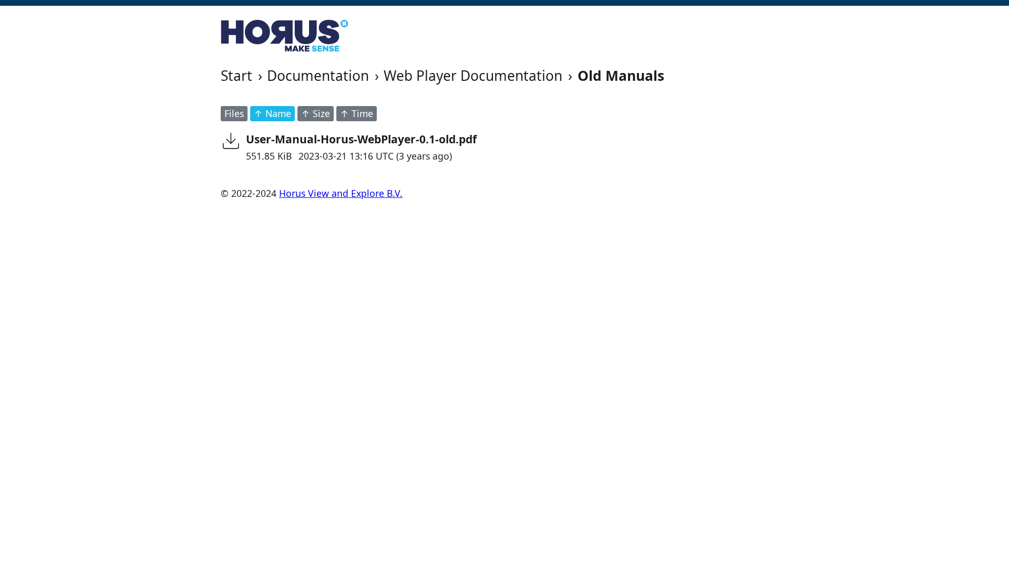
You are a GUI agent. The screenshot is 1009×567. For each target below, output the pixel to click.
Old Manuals (621, 75)
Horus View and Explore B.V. (341, 193)
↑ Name (272, 113)
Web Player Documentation (473, 75)
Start (236, 75)
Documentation (318, 75)
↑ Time (356, 113)
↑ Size (315, 113)
